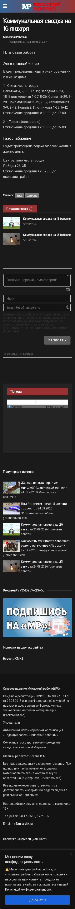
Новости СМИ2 (13, 658)
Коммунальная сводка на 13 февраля (47, 218)
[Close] (70, 853)
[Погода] (15, 406)
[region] (37, 879)
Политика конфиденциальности (25, 839)
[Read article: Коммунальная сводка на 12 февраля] (11, 239)
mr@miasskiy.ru (22, 823)
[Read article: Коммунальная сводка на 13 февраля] (11, 223)
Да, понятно (37, 900)
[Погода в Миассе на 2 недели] (56, 406)
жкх (19, 195)
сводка (32, 195)
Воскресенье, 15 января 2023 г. (27, 41)
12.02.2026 (30, 224)
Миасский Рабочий (15, 37)
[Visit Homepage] (40, 6)
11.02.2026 (30, 240)
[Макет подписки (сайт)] (37, 617)
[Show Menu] (5, 6)
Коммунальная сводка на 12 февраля (47, 234)
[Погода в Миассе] (37, 402)
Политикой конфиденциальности (28, 889)
